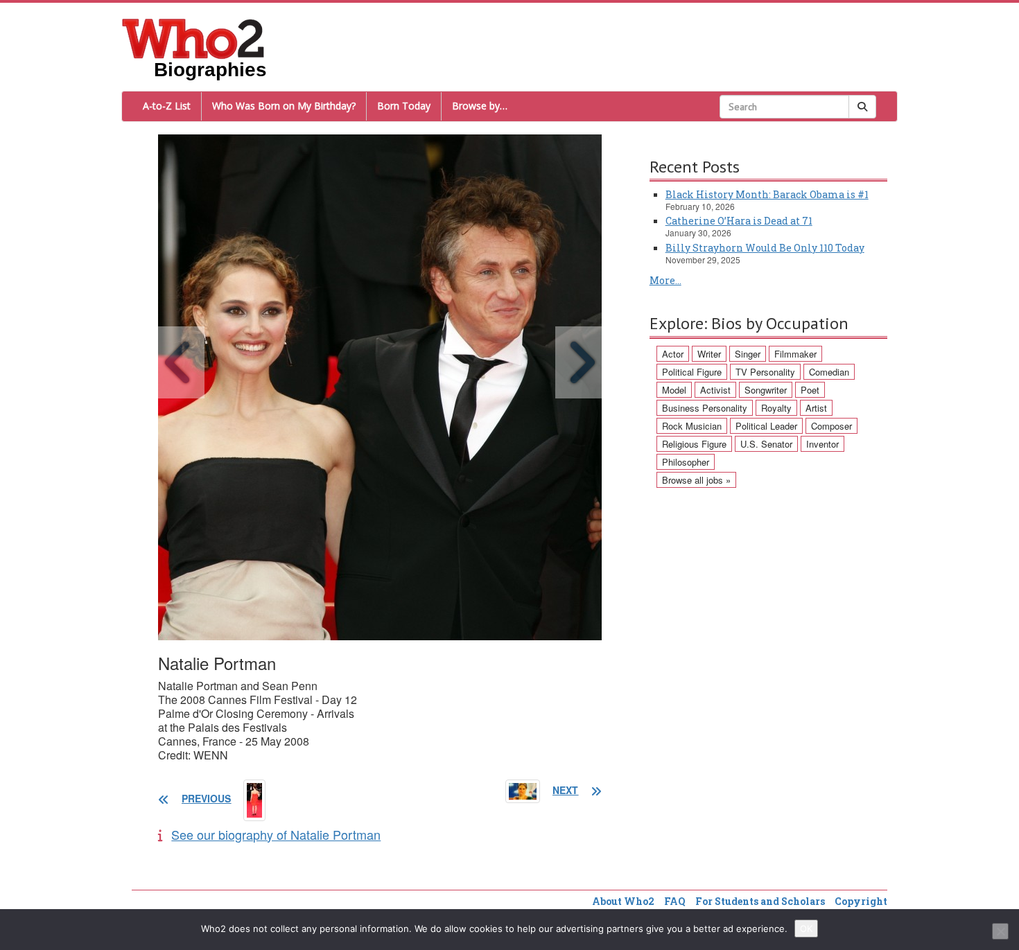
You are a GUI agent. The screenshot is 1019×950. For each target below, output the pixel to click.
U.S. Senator (766, 443)
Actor (672, 353)
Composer (831, 425)
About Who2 (623, 901)
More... (665, 280)
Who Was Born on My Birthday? (284, 105)
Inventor (822, 443)
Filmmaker (795, 353)
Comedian (829, 371)
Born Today (403, 105)
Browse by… (479, 105)
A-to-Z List (167, 105)
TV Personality (765, 371)
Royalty (776, 407)
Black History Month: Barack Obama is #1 (767, 194)
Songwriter (765, 389)
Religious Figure (694, 443)
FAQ (675, 901)
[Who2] (193, 37)
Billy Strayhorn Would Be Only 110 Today (764, 247)
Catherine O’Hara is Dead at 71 (738, 220)
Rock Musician (692, 425)
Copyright (861, 901)
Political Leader (766, 425)
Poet (810, 389)
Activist (715, 389)
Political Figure (692, 371)
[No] (1000, 931)
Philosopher (685, 461)
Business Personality (704, 407)
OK (806, 928)
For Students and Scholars (760, 901)
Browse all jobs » (696, 479)
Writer (709, 353)
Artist (816, 407)
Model (674, 389)
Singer (747, 353)
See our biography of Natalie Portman (276, 834)
